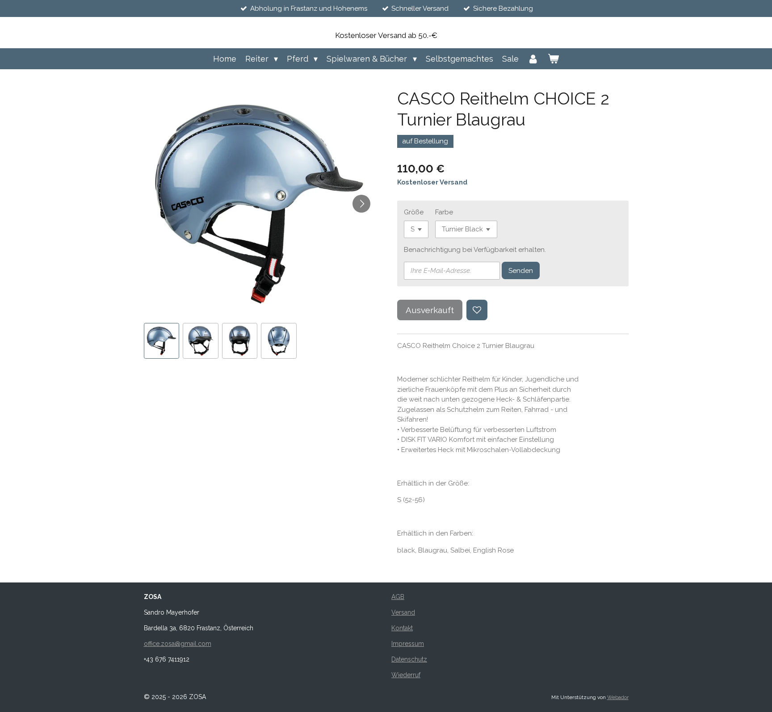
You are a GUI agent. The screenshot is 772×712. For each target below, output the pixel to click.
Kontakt (402, 628)
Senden (520, 271)
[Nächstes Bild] (361, 204)
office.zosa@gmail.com (177, 643)
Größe (414, 212)
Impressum (407, 643)
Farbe (444, 212)
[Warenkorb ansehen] (553, 58)
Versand (403, 612)
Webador (618, 697)
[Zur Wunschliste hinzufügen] (476, 310)
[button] (162, 341)
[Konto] (533, 58)
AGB (397, 596)
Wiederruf (405, 674)
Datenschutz (409, 659)
